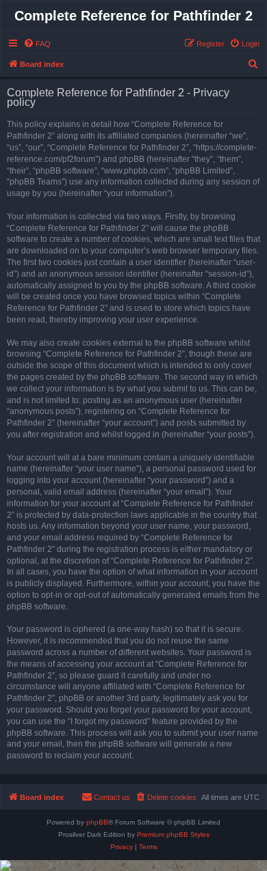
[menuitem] (37, 44)
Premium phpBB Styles (173, 834)
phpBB (97, 822)
